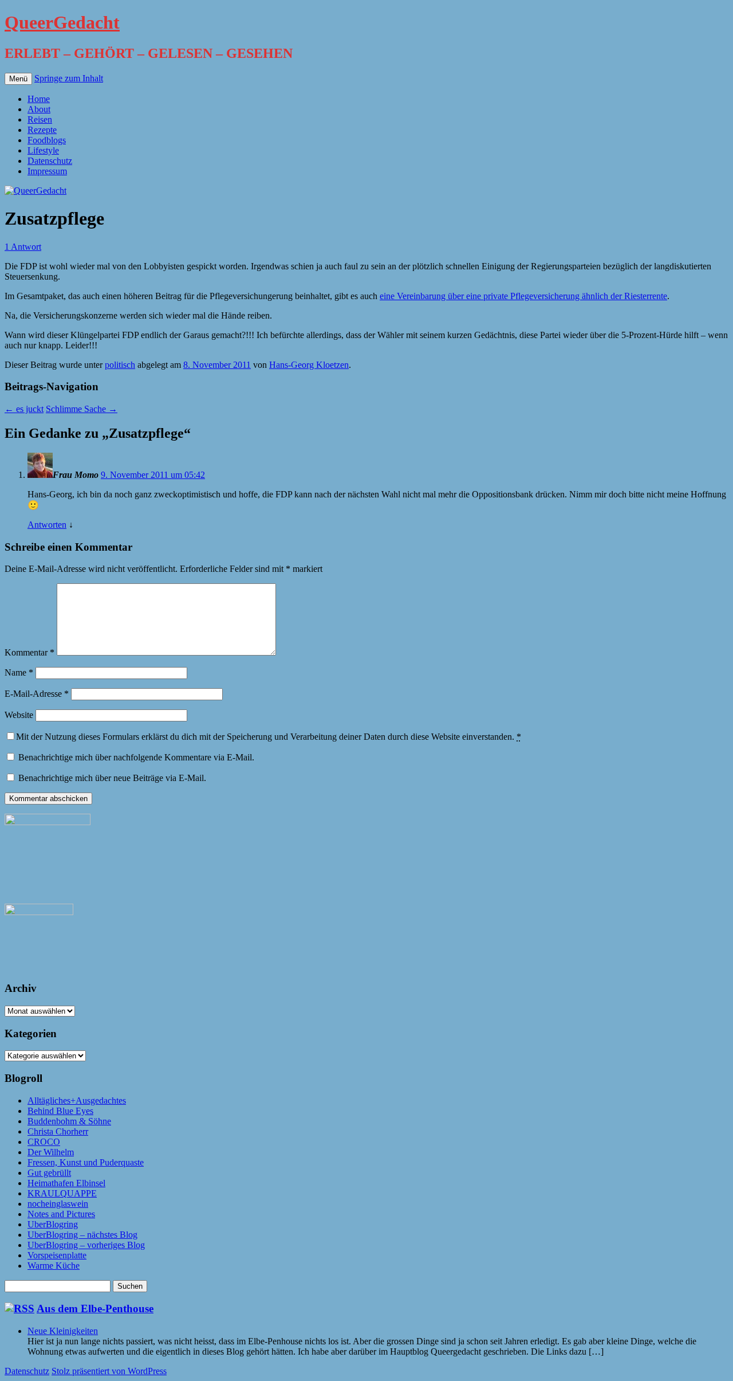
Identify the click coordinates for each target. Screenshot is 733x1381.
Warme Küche (53, 1265)
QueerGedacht (62, 22)
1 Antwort (23, 247)
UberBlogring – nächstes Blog (82, 1234)
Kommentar (29, 652)
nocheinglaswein (57, 1204)
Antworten (46, 524)
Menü (18, 78)
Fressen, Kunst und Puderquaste (85, 1162)
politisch (120, 365)
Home (38, 99)
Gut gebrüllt (49, 1173)
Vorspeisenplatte (56, 1255)
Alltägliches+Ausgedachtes (76, 1100)
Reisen (39, 119)
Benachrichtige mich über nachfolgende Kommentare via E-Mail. (136, 757)
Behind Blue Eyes (60, 1111)
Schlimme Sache (81, 409)
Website (19, 715)
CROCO (43, 1142)
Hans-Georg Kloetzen (309, 365)
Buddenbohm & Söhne (69, 1121)
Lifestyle (43, 150)
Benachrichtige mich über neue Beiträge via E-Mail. (112, 778)
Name (19, 672)
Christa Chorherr (57, 1131)
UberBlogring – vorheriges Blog (86, 1245)
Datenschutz (49, 161)
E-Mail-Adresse (37, 694)
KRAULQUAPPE (62, 1193)
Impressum (47, 171)
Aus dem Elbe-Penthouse (95, 1308)
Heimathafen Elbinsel (66, 1183)
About (38, 109)
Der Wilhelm (50, 1152)
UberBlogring (52, 1224)
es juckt (24, 409)
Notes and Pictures (61, 1214)
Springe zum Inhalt (68, 78)
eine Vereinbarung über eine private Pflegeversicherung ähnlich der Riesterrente (523, 296)
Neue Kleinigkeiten (62, 1331)
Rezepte (42, 130)
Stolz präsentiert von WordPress (109, 1371)
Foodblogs (46, 140)
